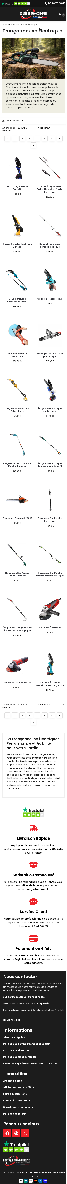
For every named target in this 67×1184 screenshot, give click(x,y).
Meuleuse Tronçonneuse (17, 682)
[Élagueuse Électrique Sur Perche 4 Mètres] (17, 444)
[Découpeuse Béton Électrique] (17, 335)
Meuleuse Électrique (50, 627)
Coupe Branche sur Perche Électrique (50, 245)
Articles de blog (12, 1080)
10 (52, 138)
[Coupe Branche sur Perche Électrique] (50, 225)
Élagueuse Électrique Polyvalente (17, 410)
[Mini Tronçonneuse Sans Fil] (17, 168)
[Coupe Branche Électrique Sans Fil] (17, 225)
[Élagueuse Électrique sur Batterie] (50, 390)
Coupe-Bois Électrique (49, 299)
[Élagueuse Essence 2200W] (17, 499)
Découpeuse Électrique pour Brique (50, 355)
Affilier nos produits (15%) (18, 1087)
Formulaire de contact (16, 1100)
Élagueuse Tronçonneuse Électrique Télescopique (17, 629)
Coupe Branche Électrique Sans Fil (17, 245)
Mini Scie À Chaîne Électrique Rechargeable (50, 684)
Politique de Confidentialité (19, 1057)
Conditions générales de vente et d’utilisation (30, 1063)
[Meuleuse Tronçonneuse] (17, 664)
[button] (61, 14)
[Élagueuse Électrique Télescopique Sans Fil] (50, 444)
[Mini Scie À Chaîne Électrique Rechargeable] (50, 664)
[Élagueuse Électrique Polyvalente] (17, 390)
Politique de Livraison (16, 1050)
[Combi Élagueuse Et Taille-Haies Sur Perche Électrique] (50, 168)
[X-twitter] (25, 1133)
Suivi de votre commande (18, 1107)
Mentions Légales (14, 1037)
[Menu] (7, 14)
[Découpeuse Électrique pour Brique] (50, 335)
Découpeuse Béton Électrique (17, 355)
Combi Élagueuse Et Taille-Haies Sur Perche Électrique (50, 189)
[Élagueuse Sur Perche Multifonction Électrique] (50, 554)
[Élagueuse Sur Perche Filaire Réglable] (17, 554)
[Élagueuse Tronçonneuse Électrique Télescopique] (17, 609)
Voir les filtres (15, 120)
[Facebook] (7, 1133)
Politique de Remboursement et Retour (26, 1044)
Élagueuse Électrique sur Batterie (50, 410)
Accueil (6, 24)
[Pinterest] (16, 1133)
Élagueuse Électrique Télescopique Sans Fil (50, 465)
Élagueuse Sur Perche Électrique (50, 519)
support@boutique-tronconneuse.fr (25, 996)
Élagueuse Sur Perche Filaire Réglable (17, 574)
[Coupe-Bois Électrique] (50, 280)
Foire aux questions (15, 1094)
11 (59, 138)
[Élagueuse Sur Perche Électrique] (50, 499)
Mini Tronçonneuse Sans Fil (17, 188)
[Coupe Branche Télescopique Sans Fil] (17, 280)
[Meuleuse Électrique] (50, 609)
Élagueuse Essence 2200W (17, 518)
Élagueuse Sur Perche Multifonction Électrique (50, 574)
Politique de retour (14, 1113)
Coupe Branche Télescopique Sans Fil (17, 300)
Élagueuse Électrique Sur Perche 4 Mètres (17, 465)
